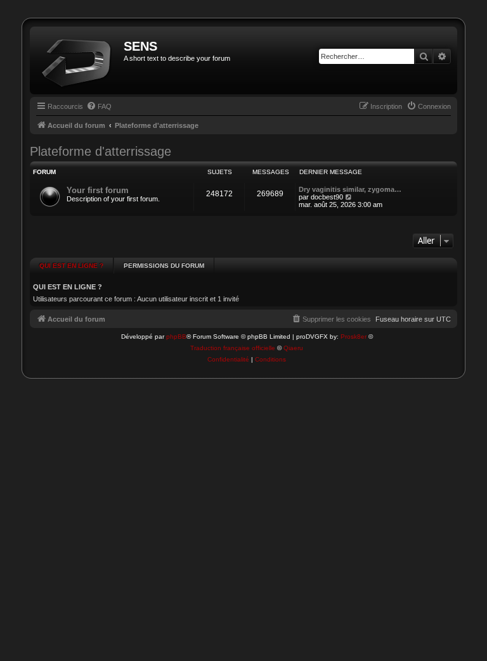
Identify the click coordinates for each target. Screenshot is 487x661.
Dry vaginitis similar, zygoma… (350, 189)
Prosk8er (354, 336)
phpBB (176, 336)
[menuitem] (99, 106)
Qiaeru (293, 347)
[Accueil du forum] (78, 60)
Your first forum (98, 190)
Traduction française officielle (232, 347)
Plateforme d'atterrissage (100, 151)
